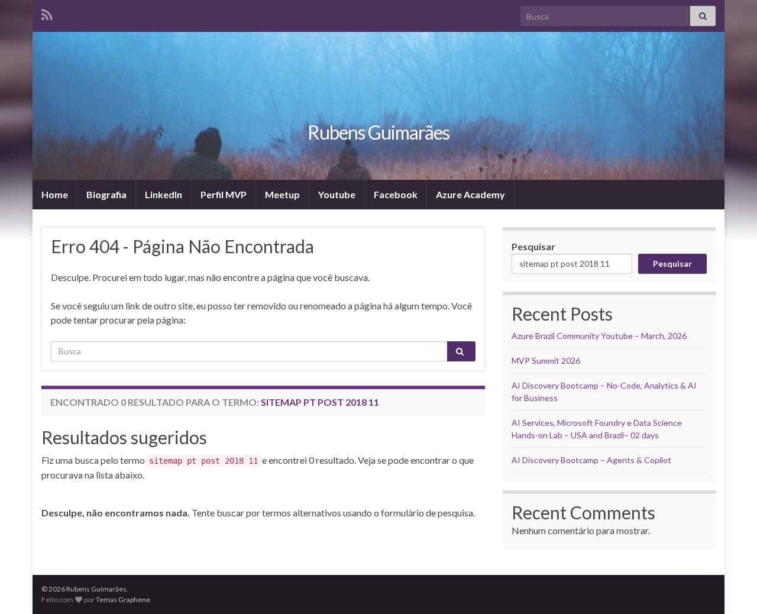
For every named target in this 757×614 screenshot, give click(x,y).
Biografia (106, 194)
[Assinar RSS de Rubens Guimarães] (47, 12)
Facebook (396, 194)
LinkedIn (163, 194)
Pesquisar (533, 246)
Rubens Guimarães (378, 132)
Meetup (282, 194)
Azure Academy (470, 194)
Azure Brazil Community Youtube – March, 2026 (599, 336)
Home (54, 194)
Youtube (336, 194)
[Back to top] (730, 587)
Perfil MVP (223, 194)
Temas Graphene (123, 599)
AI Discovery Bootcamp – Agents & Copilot (591, 460)
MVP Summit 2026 (546, 361)
